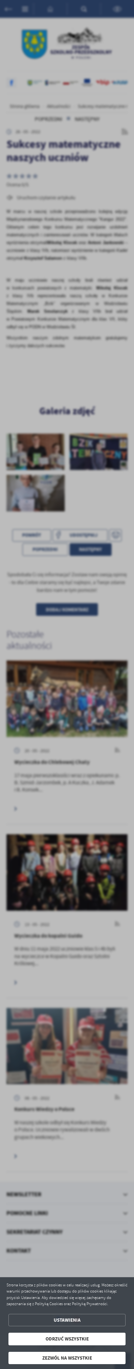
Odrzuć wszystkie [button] (67, 1339)
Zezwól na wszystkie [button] (67, 1358)
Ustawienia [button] (67, 1320)
